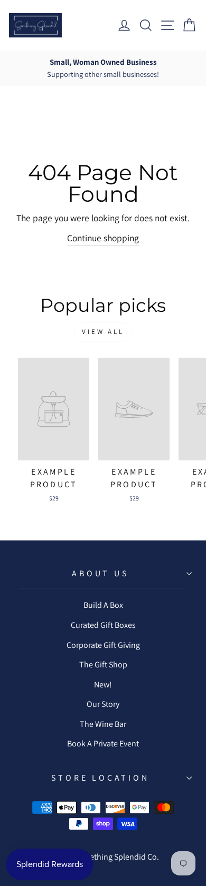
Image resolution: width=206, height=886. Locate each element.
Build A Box (103, 605)
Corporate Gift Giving (103, 645)
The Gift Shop (103, 664)
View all (103, 331)
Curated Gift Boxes (103, 625)
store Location (100, 777)
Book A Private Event (103, 743)
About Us (100, 573)
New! (103, 684)
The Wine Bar (103, 724)
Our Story (103, 704)
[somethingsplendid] (35, 25)
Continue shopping (103, 238)
